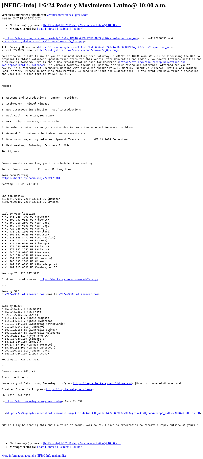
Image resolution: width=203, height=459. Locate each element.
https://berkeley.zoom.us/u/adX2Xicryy (69, 279)
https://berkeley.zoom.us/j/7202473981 (31, 178)
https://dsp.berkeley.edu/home (69, 389)
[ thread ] (52, 28)
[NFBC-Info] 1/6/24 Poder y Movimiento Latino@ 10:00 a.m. (82, 25)
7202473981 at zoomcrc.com (24, 294)
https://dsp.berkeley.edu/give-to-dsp (33, 401)
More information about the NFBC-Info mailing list (34, 455)
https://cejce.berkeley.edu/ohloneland (102, 383)
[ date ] (41, 28)
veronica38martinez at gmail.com (67, 14)
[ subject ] (65, 28)
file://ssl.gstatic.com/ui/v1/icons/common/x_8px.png (43, 41)
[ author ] (77, 28)
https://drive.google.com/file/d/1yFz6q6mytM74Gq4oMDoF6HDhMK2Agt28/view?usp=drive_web (71, 38)
